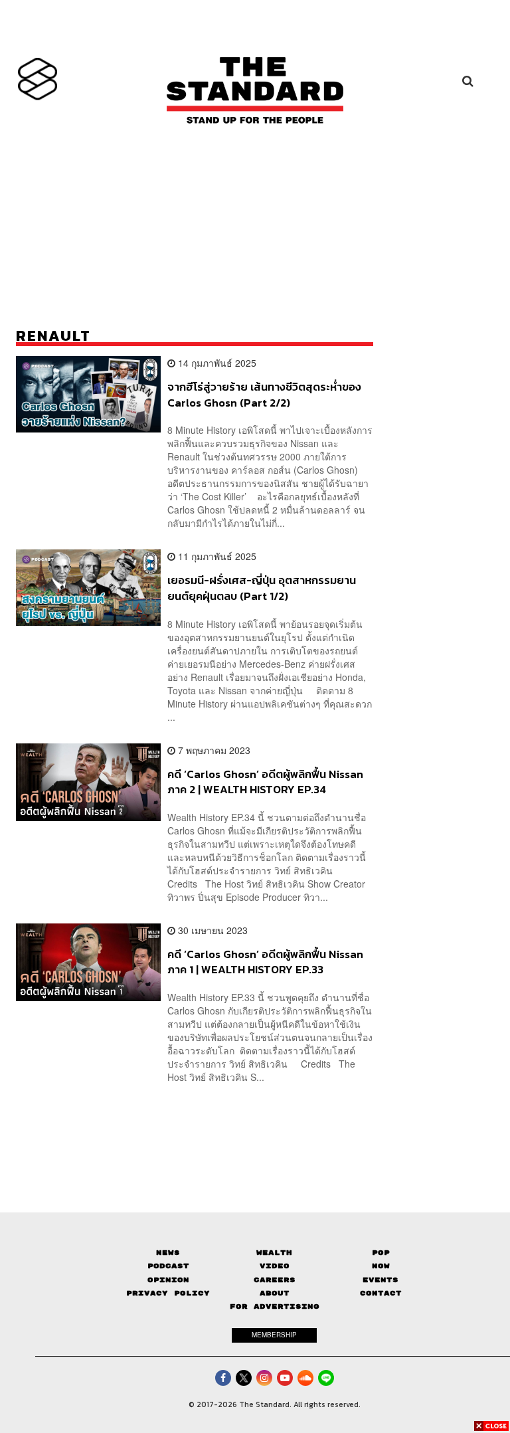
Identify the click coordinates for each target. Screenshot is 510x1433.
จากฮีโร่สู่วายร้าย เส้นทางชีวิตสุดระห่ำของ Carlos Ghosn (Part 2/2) (264, 394)
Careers (275, 1280)
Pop (381, 1252)
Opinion (168, 1280)
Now (381, 1266)
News (168, 1252)
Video (275, 1266)
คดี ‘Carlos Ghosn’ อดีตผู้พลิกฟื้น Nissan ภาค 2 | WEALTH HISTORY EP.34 (265, 782)
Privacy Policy (168, 1293)
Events (380, 1280)
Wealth (274, 1252)
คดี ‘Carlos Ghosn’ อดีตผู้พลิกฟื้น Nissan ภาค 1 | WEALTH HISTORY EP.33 (265, 962)
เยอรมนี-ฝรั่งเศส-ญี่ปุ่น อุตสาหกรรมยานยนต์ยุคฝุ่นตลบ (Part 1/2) (261, 588)
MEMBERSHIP (274, 1334)
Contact (381, 1293)
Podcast (168, 1266)
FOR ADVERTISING (274, 1306)
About (275, 1293)
